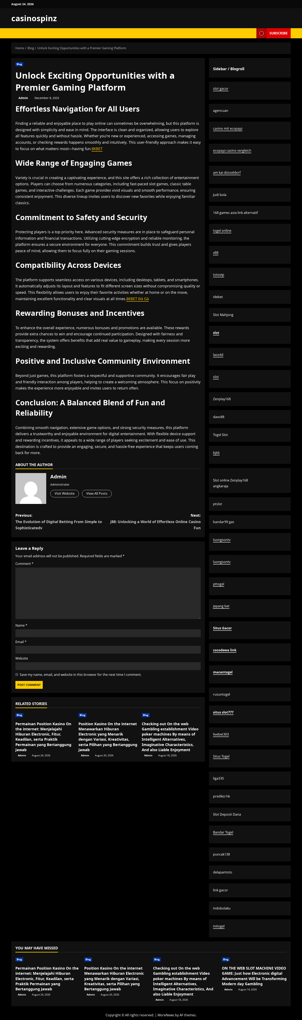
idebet (218, 297)
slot (216, 332)
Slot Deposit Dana (227, 814)
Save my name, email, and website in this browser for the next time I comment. (81, 674)
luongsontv (222, 539)
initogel (219, 926)
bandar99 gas (223, 522)
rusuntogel (221, 694)
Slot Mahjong (223, 314)
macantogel (223, 672)
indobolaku (222, 908)
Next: (155, 521)
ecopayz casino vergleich (232, 150)
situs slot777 (223, 712)
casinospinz (34, 18)
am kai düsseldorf (227, 172)
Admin (23, 98)
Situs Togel (221, 756)
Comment (24, 563)
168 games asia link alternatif (235, 212)
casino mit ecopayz (227, 128)
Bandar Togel (223, 832)
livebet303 (221, 734)
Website (21, 658)
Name (21, 625)
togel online (222, 230)
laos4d (218, 354)
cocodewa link (224, 650)
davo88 (218, 417)
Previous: (58, 521)
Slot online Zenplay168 (230, 480)
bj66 (216, 452)
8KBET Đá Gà (137, 298)
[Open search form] (252, 33)
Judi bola (219, 194)
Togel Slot (220, 434)
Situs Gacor (222, 628)
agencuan (220, 110)
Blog (19, 64)
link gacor (220, 890)
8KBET (97, 148)
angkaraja (220, 486)
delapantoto (222, 872)
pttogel (218, 584)
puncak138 (221, 854)
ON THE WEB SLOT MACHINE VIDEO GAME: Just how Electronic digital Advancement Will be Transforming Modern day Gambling (254, 976)
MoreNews (166, 1015)
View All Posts (96, 493)
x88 (215, 252)
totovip (218, 274)
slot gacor (220, 88)
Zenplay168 (222, 399)
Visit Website (65, 493)
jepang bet (221, 606)
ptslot (217, 504)
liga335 (218, 778)
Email (21, 642)
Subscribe (279, 33)
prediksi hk (221, 796)
